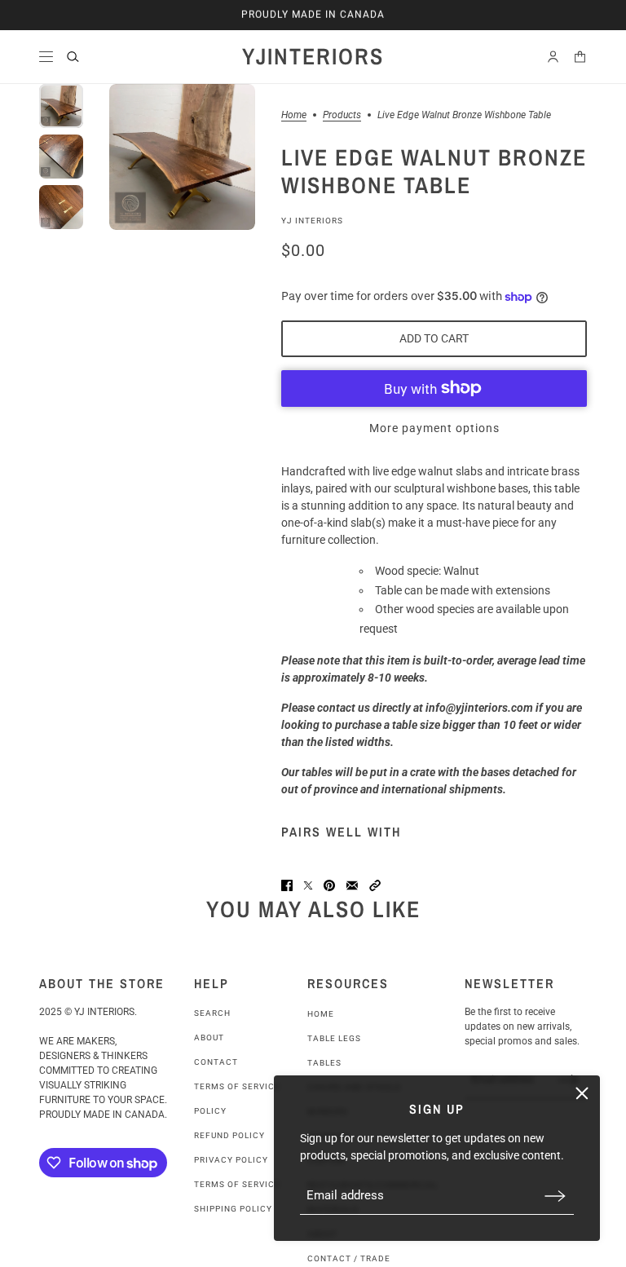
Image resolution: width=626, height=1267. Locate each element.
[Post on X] (308, 885)
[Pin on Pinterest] (329, 885)
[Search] (73, 57)
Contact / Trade (348, 1258)
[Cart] (580, 57)
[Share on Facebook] (287, 885)
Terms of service (237, 1184)
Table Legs (334, 1038)
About (209, 1037)
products (342, 115)
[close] (582, 1093)
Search (212, 1013)
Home (293, 115)
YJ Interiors (312, 220)
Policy (210, 1110)
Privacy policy (231, 1159)
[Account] (553, 57)
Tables (324, 1062)
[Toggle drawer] (46, 56)
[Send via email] (352, 885)
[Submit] (555, 1196)
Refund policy (229, 1135)
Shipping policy (233, 1208)
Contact (216, 1061)
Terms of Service (237, 1086)
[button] (375, 885)
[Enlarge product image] (182, 157)
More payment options (434, 428)
